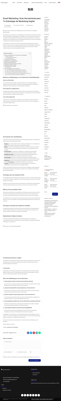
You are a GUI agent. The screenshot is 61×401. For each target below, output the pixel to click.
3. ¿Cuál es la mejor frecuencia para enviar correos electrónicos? (16, 72)
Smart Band (46, 63)
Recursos (46, 60)
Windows (46, 68)
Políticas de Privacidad (35, 398)
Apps (45, 40)
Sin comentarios (7, 26)
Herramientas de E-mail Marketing (10, 59)
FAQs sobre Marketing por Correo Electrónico (12, 68)
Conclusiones (8, 67)
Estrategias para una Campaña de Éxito (11, 61)
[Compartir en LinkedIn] (37, 333)
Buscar (45, 191)
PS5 (45, 133)
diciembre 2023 (47, 19)
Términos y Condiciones (35, 399)
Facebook (46, 53)
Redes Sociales (47, 61)
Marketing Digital (47, 56)
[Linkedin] (39, 395)
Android (45, 101)
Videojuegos (46, 67)
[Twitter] (28, 395)
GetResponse (7, 160)
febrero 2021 (46, 29)
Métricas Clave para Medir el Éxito (10, 62)
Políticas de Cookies (50, 398)
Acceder (45, 155)
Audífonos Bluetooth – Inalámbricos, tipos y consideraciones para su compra (50, 210)
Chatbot (45, 46)
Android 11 (46, 39)
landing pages (11, 161)
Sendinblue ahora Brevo (9, 154)
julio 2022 (46, 22)
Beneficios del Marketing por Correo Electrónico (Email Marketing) (15, 55)
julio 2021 (46, 25)
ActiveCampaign (7, 157)
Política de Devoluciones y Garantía (46, 399)
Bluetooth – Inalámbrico (48, 43)
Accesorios (46, 36)
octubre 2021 (46, 23)
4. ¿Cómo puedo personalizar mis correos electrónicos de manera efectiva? (18, 73)
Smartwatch (46, 64)
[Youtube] (33, 395)
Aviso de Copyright (43, 398)
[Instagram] (25, 395)
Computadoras (47, 49)
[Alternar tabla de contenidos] (29, 54)
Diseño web (46, 50)
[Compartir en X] (31, 333)
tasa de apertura (15, 327)
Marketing (46, 54)
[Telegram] (36, 395)
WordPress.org (47, 159)
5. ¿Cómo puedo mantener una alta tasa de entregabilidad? (15, 74)
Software (46, 144)
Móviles (45, 57)
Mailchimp (6, 143)
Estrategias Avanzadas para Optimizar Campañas (12, 63)
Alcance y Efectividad (9, 56)
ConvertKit (6, 163)
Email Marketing (29, 25)
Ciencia (45, 47)
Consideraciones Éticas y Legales (10, 66)
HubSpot (6, 146)
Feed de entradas (47, 156)
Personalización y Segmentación (11, 57)
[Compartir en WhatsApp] (39, 333)
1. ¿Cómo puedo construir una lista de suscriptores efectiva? (16, 69)
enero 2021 (46, 30)
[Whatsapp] (30, 395)
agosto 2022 (46, 77)
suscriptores (9, 327)
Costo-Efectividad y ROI (9, 58)
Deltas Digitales (7, 25)
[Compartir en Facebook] (28, 333)
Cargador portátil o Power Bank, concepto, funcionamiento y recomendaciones (49, 215)
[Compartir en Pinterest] (34, 333)
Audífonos (46, 42)
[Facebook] (22, 395)
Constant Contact (7, 151)
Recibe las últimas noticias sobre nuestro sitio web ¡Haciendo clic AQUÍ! (45, 383)
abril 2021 (46, 26)
